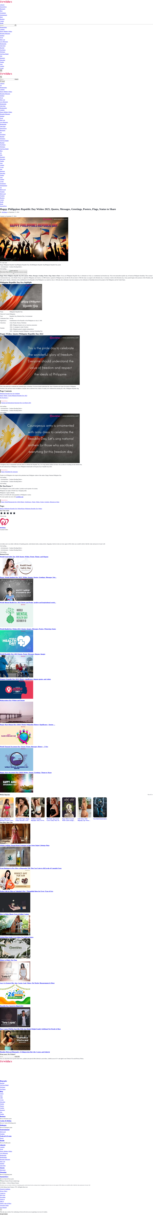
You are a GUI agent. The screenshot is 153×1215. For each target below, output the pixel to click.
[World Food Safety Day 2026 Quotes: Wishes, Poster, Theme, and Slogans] (16, 575)
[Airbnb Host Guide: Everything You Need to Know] (15, 935)
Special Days (3, 7)
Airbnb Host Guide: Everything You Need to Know (16, 937)
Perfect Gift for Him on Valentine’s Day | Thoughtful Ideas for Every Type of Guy (26, 891)
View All (150, 794)
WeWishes (4, 212)
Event (1, 97)
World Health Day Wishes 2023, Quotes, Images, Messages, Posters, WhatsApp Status (28, 629)
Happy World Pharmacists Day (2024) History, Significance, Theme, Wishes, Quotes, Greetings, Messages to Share (30, 502)
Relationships (3, 87)
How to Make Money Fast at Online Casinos (14, 914)
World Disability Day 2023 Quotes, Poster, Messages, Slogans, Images (22, 654)
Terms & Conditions (5, 1189)
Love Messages (4, 102)
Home (1, 204)
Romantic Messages (5, 93)
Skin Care (2, 99)
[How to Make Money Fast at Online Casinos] (15, 912)
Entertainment (3, 15)
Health (1, 23)
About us (2, 1199)
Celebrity (2, 89)
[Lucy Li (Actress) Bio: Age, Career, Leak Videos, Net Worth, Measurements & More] (15, 981)
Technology (3, 13)
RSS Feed (2, 1195)
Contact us (2, 1193)
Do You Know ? (4, 397)
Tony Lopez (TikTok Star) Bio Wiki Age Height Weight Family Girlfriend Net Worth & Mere (30, 1029)
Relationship (3, 104)
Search (16, 79)
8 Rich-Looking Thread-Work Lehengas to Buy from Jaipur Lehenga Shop (24, 845)
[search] (15, 25)
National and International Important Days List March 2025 (16, 402)
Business (2, 19)
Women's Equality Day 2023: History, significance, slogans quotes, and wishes (25, 679)
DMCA (2, 1201)
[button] (2, 83)
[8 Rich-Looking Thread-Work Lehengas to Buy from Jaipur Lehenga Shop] (15, 843)
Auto (1, 163)
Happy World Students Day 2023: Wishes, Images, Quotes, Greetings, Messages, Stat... (28, 577)
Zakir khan (2, 106)
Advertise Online (4, 1205)
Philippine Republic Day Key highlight (10, 393)
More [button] (1, 17)
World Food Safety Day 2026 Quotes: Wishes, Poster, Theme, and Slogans (24, 557)
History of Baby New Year (8, 960)
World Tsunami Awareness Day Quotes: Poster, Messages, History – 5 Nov (24, 747)
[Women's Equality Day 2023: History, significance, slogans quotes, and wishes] (16, 698)
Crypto (2, 167)
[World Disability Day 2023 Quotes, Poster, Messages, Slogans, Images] (16, 677)
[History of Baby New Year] (15, 958)
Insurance (2, 157)
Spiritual (2, 95)
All (1, 85)
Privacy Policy (3, 1191)
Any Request (3, 1207)
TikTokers (2, 138)
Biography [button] (2, 9)
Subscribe (17, 1056)
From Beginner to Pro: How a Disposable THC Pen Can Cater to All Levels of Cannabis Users (31, 868)
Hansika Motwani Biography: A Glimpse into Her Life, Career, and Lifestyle (25, 1052)
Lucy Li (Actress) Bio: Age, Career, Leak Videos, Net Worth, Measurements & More (27, 983)
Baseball (2, 136)
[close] (1, 1210)
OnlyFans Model (4, 140)
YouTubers (2, 134)
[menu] (1, 70)
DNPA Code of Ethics (5, 1203)
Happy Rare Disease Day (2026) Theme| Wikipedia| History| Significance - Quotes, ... (27, 724)
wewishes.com (19, 497)
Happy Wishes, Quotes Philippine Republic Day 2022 (13, 395)
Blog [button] (1, 11)
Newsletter (2, 1197)
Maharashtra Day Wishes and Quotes (12, 700)
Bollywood (3, 189)
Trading (2, 161)
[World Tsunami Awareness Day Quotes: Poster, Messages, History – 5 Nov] (16, 770)
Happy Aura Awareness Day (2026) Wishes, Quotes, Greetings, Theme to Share (26, 772)
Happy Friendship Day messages (9, 471)
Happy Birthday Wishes (6, 91)
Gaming (2, 165)
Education (2, 159)
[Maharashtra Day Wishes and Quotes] (16, 722)
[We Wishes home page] (6, 1062)
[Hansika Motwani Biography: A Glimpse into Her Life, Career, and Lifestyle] (15, 1049)
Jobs (1, 155)
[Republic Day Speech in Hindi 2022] (15, 1004)
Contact (2, 21)
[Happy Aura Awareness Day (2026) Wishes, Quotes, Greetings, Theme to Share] (16, 792)
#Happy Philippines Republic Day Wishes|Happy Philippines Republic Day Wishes (21, 508)
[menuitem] (2, 1083)
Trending (2, 191)
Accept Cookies (3, 1214)
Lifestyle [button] (2, 5)
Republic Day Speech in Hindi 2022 (11, 1006)
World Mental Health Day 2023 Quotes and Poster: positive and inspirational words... (28, 602)
